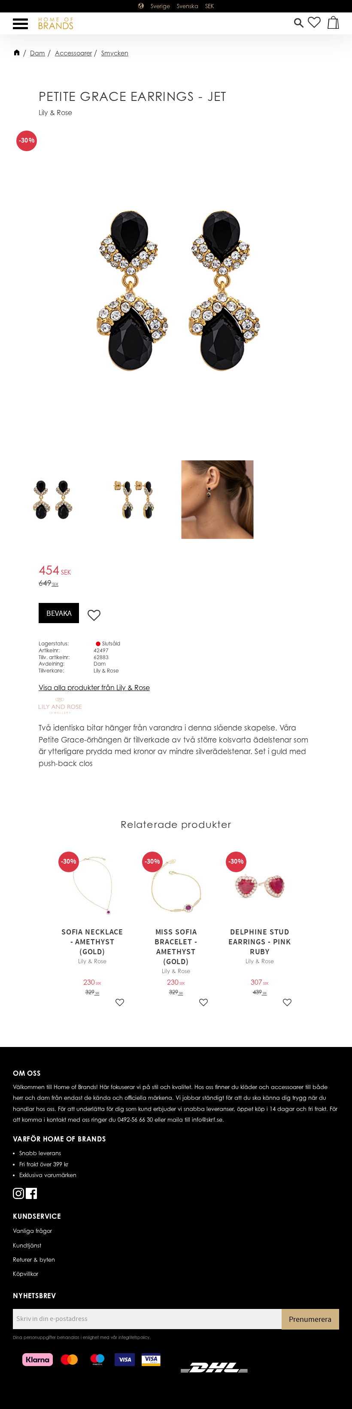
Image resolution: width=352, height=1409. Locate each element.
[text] (176, 571)
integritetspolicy (133, 1337)
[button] (20, 23)
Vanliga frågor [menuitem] (32, 1230)
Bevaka (59, 613)
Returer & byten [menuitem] (34, 1259)
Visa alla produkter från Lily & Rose (94, 687)
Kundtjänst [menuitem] (27, 1245)
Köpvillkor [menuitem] (25, 1273)
